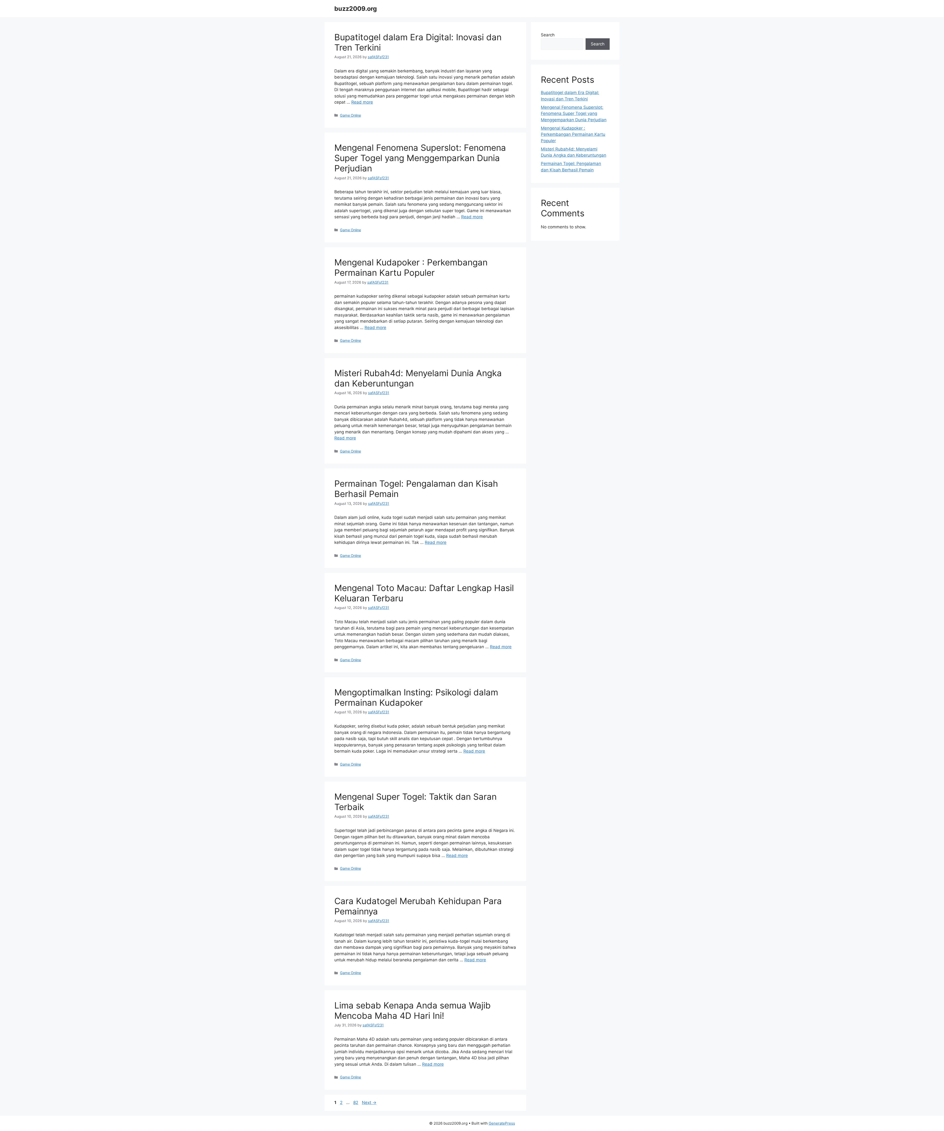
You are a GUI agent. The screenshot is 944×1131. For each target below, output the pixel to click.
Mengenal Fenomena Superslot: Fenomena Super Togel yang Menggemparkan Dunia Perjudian (420, 157)
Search (548, 34)
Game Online (350, 115)
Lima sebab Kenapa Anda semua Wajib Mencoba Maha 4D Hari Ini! (412, 1010)
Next (369, 1102)
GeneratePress (502, 1123)
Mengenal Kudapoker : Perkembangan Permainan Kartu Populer (410, 267)
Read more (362, 102)
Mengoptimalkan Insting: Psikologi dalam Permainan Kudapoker (416, 697)
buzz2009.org (355, 8)
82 (356, 1102)
